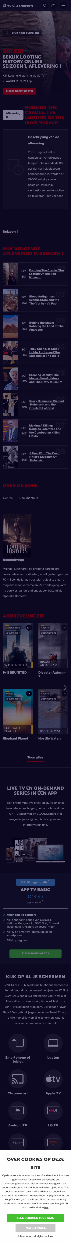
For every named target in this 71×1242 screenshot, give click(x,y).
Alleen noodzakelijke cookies (35, 1236)
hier (46, 1207)
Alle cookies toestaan (35, 1218)
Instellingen (35, 1228)
